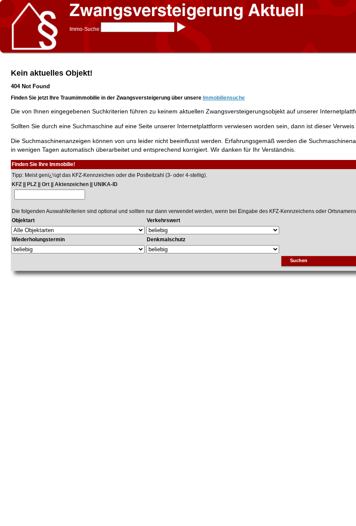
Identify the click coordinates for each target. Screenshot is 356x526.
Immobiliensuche (224, 98)
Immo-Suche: (85, 29)
